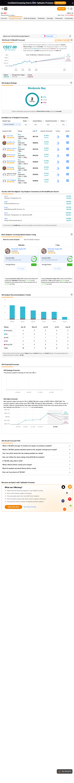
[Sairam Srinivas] (4, 149)
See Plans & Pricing (30, 507)
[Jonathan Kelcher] (4, 143)
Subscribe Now (13, 507)
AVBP (5, 202)
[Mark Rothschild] (4, 162)
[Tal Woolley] (4, 168)
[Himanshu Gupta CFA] (4, 156)
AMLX (6, 218)
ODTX (6, 196)
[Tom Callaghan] (4, 181)
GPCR (6, 213)
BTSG (6, 207)
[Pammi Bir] (4, 137)
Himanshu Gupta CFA (18, 249)
